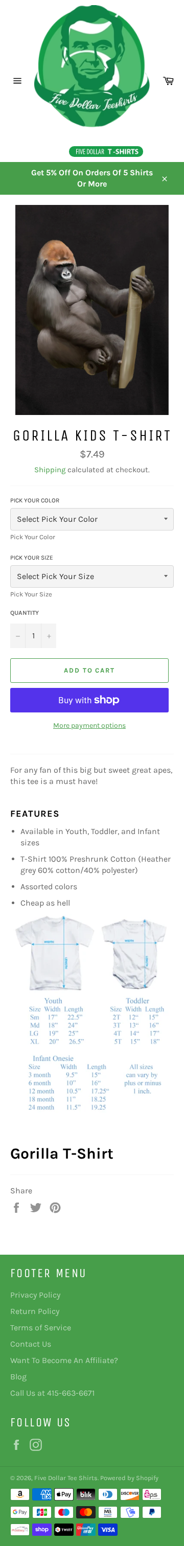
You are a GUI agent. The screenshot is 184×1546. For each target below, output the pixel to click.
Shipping (49, 469)
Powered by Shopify (129, 1478)
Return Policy (34, 1311)
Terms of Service (40, 1327)
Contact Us (30, 1344)
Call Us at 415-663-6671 (52, 1393)
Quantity (24, 612)
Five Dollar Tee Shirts (66, 1478)
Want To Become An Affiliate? (64, 1360)
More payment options (89, 725)
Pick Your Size (31, 557)
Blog (18, 1376)
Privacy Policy (35, 1295)
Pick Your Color (34, 500)
